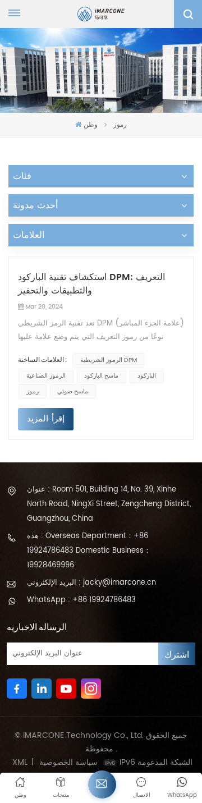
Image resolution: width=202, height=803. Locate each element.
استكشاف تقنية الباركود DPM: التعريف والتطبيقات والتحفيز (91, 283)
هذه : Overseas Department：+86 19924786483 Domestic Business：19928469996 (89, 550)
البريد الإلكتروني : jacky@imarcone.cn (91, 583)
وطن (90, 125)
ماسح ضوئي (72, 392)
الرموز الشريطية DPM (108, 360)
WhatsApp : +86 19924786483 (81, 600)
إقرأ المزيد (46, 419)
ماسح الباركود (101, 376)
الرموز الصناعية (46, 376)
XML (19, 762)
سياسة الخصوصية (68, 762)
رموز (32, 392)
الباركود (146, 376)
